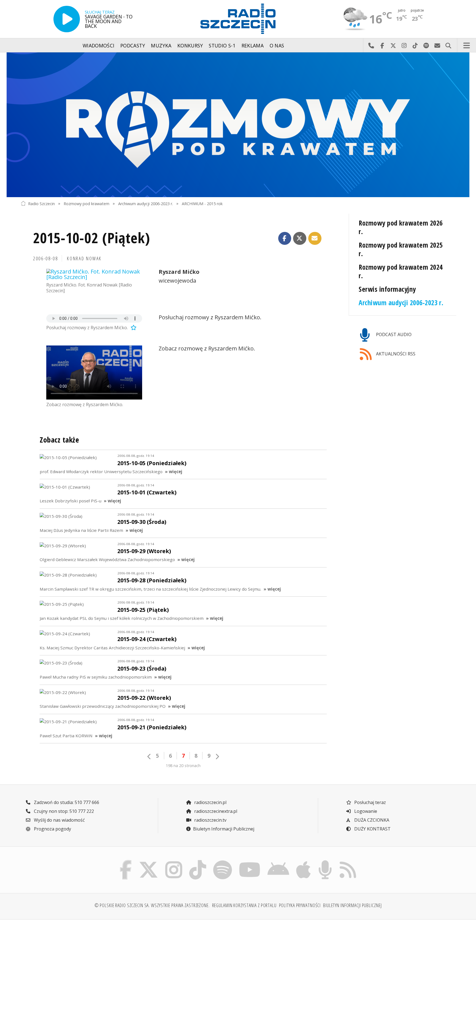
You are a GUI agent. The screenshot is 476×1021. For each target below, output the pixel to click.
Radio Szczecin (41, 203)
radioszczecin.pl (209, 802)
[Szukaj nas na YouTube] (250, 862)
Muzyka (161, 45)
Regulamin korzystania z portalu (244, 905)
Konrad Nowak (84, 258)
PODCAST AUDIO (393, 334)
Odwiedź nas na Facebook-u (382, 45)
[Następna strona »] (217, 756)
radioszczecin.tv (209, 820)
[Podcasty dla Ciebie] (325, 862)
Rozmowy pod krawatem (86, 203)
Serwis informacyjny (387, 289)
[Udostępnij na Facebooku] (284, 238)
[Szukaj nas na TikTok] (198, 862)
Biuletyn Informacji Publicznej (223, 829)
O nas (277, 45)
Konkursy (190, 45)
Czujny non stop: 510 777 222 (63, 811)
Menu (466, 45)
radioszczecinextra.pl (215, 811)
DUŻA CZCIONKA (371, 820)
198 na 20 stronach (183, 765)
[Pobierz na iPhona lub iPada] (303, 862)
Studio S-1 (222, 45)
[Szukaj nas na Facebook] (126, 862)
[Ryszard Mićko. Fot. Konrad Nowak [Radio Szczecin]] (94, 274)
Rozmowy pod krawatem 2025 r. (400, 249)
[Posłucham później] (133, 328)
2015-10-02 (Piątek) (91, 237)
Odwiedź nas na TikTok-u (415, 45)
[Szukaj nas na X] (149, 862)
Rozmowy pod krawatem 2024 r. (400, 271)
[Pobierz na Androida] (278, 862)
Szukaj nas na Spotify (426, 45)
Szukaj (448, 45)
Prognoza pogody (52, 829)
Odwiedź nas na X (393, 45)
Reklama (253, 45)
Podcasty (132, 45)
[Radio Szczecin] (238, 18)
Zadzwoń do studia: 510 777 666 (66, 802)
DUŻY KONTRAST (372, 829)
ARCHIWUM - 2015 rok (202, 203)
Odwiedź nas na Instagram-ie (404, 45)
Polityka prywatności (300, 905)
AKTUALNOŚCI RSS (395, 354)
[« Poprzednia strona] (149, 756)
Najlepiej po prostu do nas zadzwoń (371, 45)
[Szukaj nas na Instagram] (174, 862)
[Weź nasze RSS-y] (348, 862)
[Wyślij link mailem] (314, 238)
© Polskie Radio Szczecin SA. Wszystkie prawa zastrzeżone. (152, 905)
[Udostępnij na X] (299, 238)
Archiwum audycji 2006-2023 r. (145, 203)
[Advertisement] (73, 967)
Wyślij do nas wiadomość (437, 45)
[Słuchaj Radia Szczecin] (66, 19)
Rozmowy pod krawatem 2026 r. (400, 227)
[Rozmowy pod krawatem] (238, 124)
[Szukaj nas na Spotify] (222, 862)
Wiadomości (99, 45)
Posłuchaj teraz (369, 802)
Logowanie (365, 811)
